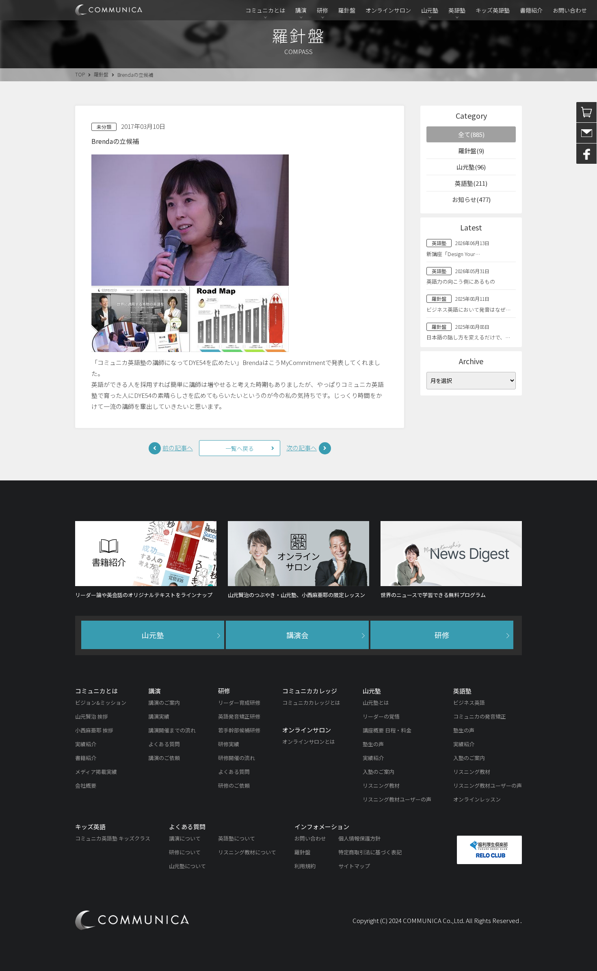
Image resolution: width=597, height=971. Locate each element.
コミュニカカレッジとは (311, 702)
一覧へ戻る (239, 448)
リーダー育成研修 (239, 702)
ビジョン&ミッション (100, 702)
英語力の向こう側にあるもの (460, 281)
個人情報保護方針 (359, 838)
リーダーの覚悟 (381, 716)
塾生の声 (373, 744)
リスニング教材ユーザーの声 (397, 799)
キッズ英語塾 (493, 10)
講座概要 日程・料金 (387, 730)
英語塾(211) (471, 183)
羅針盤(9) (471, 150)
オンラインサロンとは (308, 741)
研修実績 (228, 744)
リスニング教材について (247, 852)
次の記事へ (301, 447)
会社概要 (85, 785)
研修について (185, 852)
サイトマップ (354, 866)
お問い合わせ (570, 10)
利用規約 (305, 866)
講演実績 (158, 716)
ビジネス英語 (469, 702)
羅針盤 (346, 10)
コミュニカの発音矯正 (479, 716)
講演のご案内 (164, 702)
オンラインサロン (388, 10)
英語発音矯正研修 (239, 716)
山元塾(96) (471, 167)
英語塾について (236, 838)
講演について (185, 838)
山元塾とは (376, 702)
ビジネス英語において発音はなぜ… (468, 309)
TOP (80, 74)
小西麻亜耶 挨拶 (94, 730)
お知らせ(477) (471, 199)
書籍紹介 (531, 10)
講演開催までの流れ (172, 730)
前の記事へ (177, 447)
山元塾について (187, 866)
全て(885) (471, 134)
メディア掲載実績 (96, 771)
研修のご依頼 (234, 785)
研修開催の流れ (236, 758)
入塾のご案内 (378, 771)
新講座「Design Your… (453, 254)
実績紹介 (85, 744)
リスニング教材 (381, 785)
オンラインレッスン (477, 799)
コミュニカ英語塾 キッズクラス (112, 838)
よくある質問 (164, 744)
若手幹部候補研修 (239, 730)
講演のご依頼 (164, 758)
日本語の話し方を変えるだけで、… (468, 337)
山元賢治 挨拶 (91, 716)
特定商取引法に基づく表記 (370, 852)
